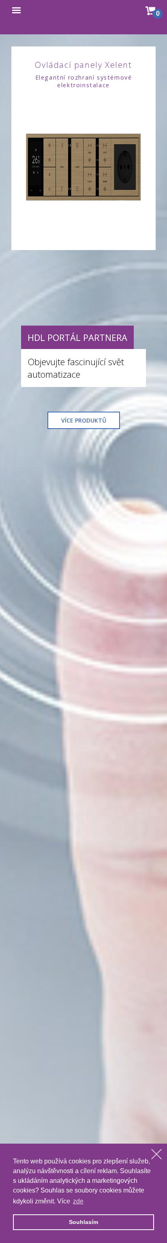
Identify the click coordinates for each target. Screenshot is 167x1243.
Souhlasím (83, 1222)
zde (78, 1201)
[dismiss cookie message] (156, 1154)
